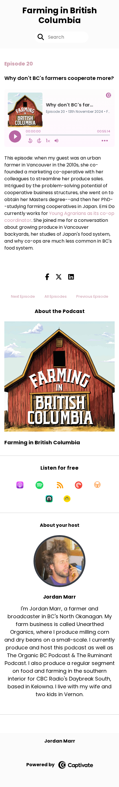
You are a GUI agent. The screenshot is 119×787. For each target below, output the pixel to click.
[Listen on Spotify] (39, 485)
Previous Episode (92, 296)
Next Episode (23, 296)
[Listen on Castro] (49, 499)
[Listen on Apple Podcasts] (20, 485)
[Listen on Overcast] (97, 485)
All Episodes (55, 296)
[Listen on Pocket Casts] (78, 485)
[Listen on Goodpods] (67, 499)
